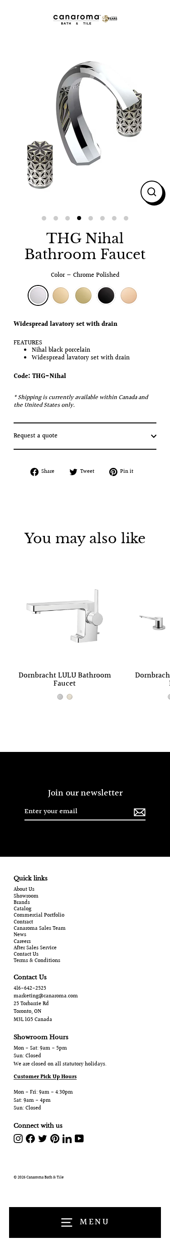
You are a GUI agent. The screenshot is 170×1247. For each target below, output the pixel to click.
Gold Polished (60, 295)
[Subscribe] (138, 812)
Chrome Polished (38, 295)
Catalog (22, 909)
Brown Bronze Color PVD (106, 295)
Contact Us (26, 955)
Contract (23, 922)
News (20, 935)
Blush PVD (128, 295)
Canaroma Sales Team (40, 929)
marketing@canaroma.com (46, 996)
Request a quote (36, 436)
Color (85, 275)
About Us (24, 890)
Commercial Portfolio (39, 916)
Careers (22, 942)
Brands (22, 903)
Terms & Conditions (37, 961)
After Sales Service (35, 948)
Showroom (26, 897)
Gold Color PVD (83, 295)
